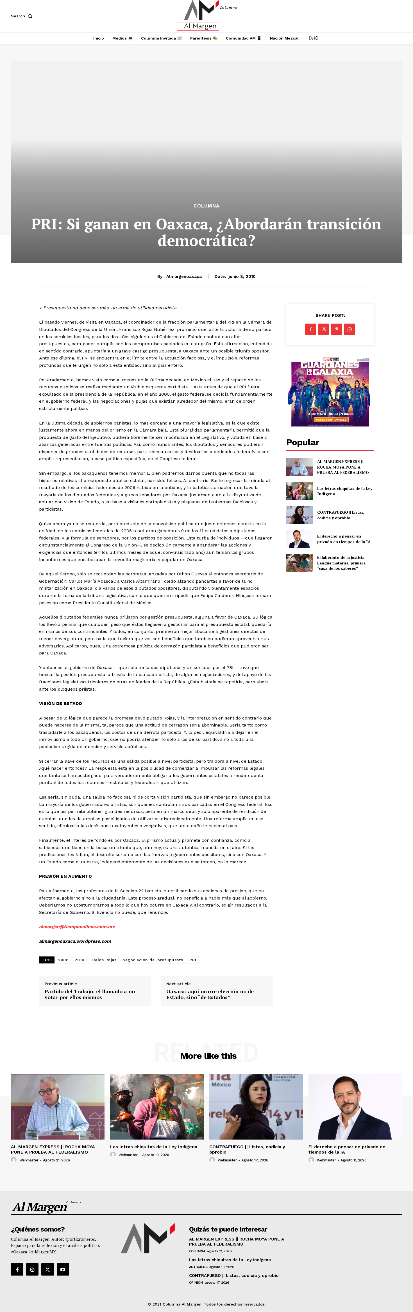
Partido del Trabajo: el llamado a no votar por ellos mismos (90, 994)
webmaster (28, 1160)
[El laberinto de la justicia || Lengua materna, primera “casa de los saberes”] (299, 563)
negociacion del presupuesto (152, 960)
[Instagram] (32, 1269)
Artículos (198, 1267)
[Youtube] (63, 1269)
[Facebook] (310, 329)
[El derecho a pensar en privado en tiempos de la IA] (299, 539)
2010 (79, 960)
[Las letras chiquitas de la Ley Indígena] (299, 491)
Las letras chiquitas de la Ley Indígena (344, 491)
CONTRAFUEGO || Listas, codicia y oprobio (340, 514)
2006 (63, 960)
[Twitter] (323, 329)
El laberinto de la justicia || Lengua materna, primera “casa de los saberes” (342, 563)
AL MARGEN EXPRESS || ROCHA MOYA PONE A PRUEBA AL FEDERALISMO (343, 467)
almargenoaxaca (184, 276)
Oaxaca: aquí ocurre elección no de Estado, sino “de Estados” (210, 994)
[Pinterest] (336, 329)
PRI (193, 960)
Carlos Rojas (103, 960)
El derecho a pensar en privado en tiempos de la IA (344, 538)
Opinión (196, 1283)
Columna (206, 206)
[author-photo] (14, 1160)
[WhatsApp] (349, 329)
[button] (23, 16)
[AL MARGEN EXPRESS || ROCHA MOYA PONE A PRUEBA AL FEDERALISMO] (299, 467)
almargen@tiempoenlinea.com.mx (77, 926)
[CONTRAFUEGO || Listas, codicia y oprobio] (299, 515)
